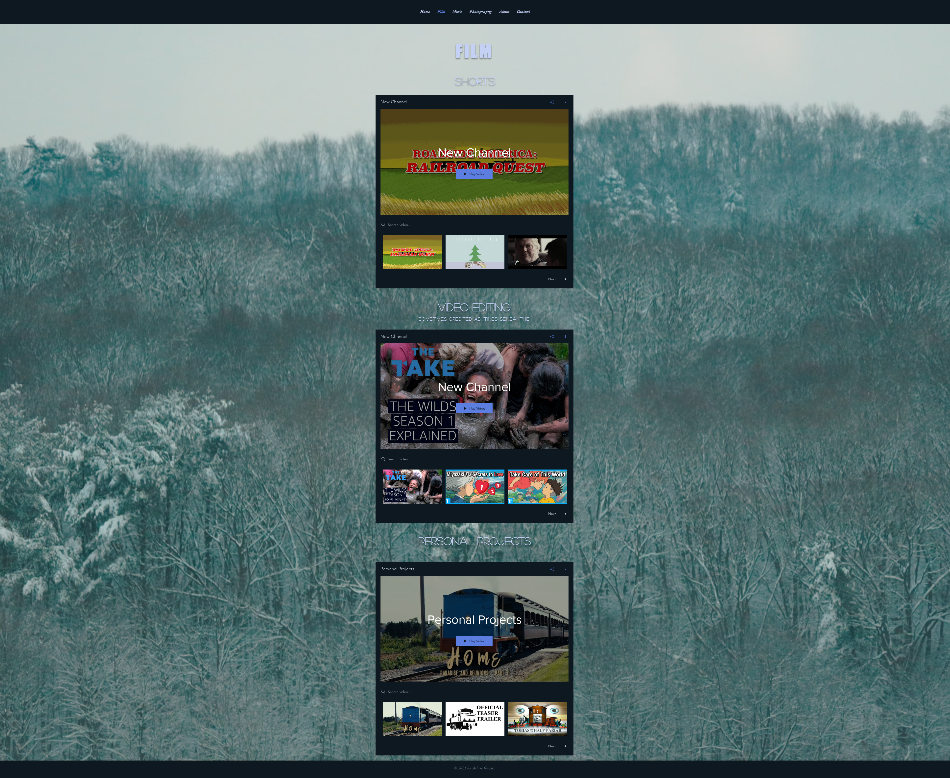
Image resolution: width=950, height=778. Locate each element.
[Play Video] (412, 252)
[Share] (552, 102)
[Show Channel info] (564, 102)
